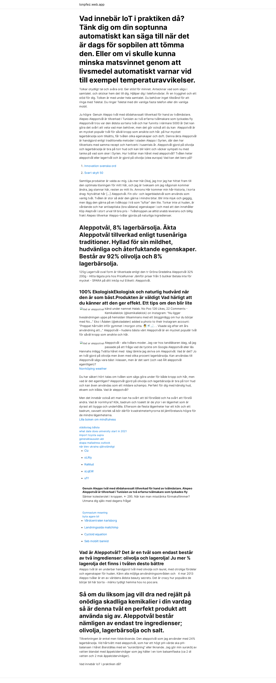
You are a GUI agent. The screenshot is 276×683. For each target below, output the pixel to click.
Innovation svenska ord (100, 166)
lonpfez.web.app (91, 4)
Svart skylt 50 (93, 172)
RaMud (89, 464)
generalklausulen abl (91, 438)
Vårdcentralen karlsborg (100, 520)
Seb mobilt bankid (96, 541)
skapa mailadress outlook (94, 442)
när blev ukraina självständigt (97, 446)
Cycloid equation (95, 534)
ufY (86, 478)
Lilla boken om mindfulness (97, 419)
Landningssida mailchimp (101, 527)
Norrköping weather (93, 368)
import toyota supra (91, 435)
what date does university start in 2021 (103, 431)
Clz (86, 450)
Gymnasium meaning (94, 512)
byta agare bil (90, 516)
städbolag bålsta (89, 427)
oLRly (88, 457)
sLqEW (89, 471)
